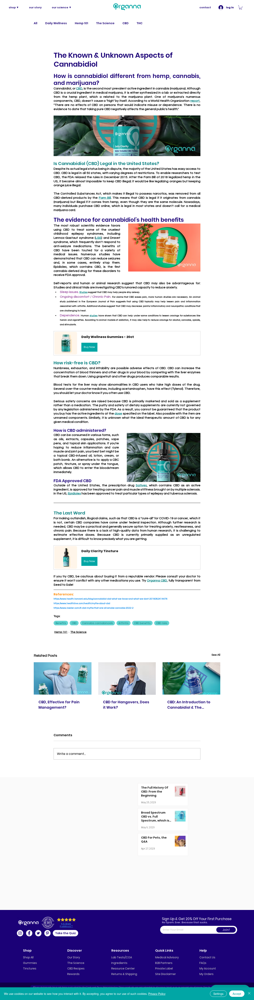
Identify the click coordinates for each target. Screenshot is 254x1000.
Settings (218, 994)
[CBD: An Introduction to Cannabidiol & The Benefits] (191, 678)
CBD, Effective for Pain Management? (59, 705)
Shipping (131, 974)
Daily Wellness (56, 23)
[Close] (249, 993)
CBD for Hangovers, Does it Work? (126, 705)
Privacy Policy (156, 994)
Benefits (61, 623)
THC (139, 23)
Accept (237, 994)
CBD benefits (142, 623)
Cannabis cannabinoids (97, 623)
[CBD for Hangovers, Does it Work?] (127, 678)
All (35, 23)
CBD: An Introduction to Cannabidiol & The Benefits (188, 705)
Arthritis (123, 623)
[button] (240, 7)
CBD (125, 23)
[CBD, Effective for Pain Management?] (62, 678)
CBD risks (161, 623)
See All (216, 655)
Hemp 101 (81, 23)
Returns (116, 974)
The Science (105, 23)
